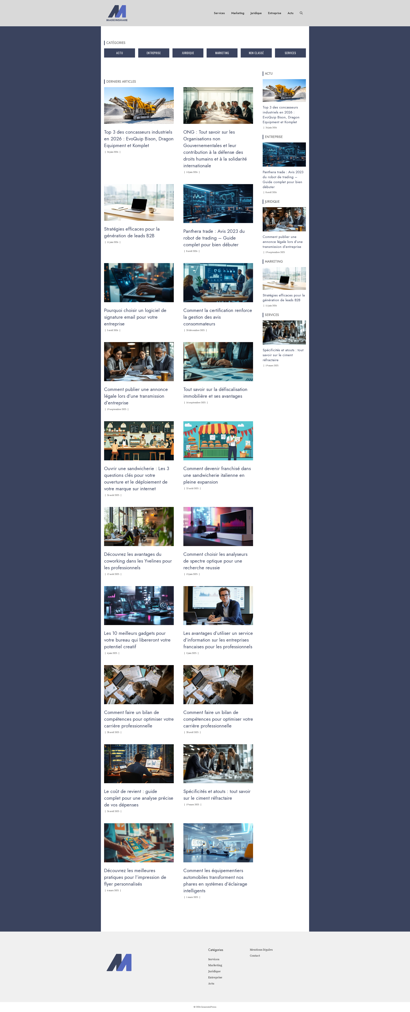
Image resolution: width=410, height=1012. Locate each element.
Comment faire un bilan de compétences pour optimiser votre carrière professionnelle (139, 719)
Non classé (256, 53)
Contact (255, 956)
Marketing (237, 13)
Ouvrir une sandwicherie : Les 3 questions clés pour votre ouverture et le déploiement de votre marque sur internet (136, 478)
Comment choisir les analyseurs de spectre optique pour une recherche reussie (215, 561)
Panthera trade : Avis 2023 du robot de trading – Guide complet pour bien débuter (214, 238)
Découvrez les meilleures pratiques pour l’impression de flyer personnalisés (135, 877)
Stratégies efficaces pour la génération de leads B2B (132, 232)
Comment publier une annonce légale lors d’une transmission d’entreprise (136, 396)
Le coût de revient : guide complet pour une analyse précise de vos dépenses (138, 798)
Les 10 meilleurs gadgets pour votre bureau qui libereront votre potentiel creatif (137, 640)
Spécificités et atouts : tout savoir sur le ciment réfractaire (216, 794)
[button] (301, 13)
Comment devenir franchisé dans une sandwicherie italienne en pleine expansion (217, 475)
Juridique (256, 13)
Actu (290, 13)
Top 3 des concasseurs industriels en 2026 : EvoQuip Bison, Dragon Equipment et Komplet (139, 139)
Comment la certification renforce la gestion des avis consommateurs (217, 317)
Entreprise (274, 13)
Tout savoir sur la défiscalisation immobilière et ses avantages (215, 392)
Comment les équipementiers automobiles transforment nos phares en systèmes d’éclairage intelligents (215, 880)
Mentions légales (261, 950)
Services (219, 13)
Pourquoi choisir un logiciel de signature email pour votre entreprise (135, 317)
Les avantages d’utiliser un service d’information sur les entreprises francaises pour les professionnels (218, 640)
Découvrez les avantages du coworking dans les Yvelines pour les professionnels (138, 561)
